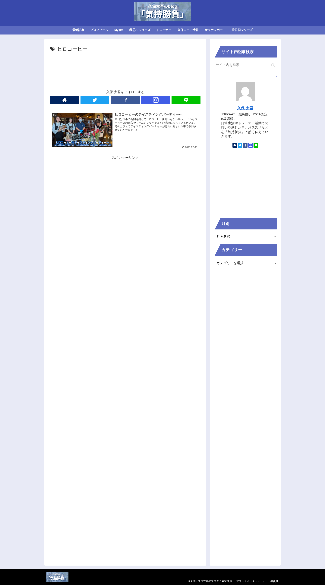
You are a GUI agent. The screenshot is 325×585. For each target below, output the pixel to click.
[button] (273, 65)
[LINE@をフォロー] (186, 100)
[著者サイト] (64, 100)
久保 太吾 (245, 108)
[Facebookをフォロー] (125, 100)
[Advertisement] (125, 63)
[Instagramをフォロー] (155, 100)
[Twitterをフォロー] (94, 100)
